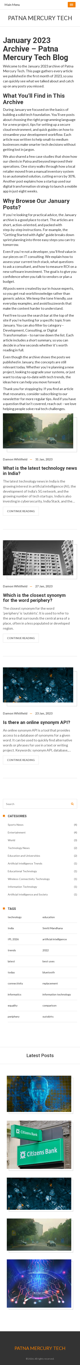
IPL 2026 (13, 939)
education (49, 917)
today (11, 972)
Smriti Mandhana (53, 928)
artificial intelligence (55, 939)
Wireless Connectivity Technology (29, 879)
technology (15, 917)
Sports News (15, 824)
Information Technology (22, 886)
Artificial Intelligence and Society (28, 894)
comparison (50, 1005)
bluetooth (49, 972)
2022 (46, 950)
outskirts (48, 1016)
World (11, 840)
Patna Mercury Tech (40, 17)
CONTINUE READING (21, 511)
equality (12, 1005)
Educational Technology (22, 871)
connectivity (15, 983)
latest (11, 961)
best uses (49, 961)
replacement (50, 983)
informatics (14, 994)
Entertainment (17, 832)
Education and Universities (24, 855)
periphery (13, 1016)
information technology (57, 994)
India (11, 928)
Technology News (19, 848)
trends (12, 950)
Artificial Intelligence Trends (25, 863)
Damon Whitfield (15, 459)
